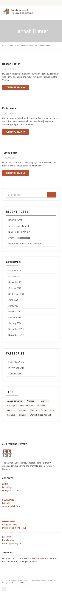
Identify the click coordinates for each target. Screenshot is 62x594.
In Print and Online (17, 368)
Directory (41, 406)
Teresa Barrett (10, 152)
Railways (11, 415)
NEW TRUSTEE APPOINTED (21, 232)
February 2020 (15, 317)
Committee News (26, 406)
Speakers (22, 415)
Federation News (16, 362)
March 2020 (14, 311)
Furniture (11, 410)
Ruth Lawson (9, 108)
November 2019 (16, 335)
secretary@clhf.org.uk (12, 506)
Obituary (33, 410)
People (43, 410)
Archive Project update (19, 226)
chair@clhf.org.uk (10, 490)
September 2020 (16, 294)
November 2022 (16, 282)
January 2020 (15, 323)
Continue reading (15, 87)
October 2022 (14, 288)
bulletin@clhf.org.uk (11, 543)
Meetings (22, 410)
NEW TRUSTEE (15, 220)
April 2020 (13, 306)
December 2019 (16, 329)
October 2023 (14, 276)
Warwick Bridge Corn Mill (40, 415)
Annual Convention (15, 401)
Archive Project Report (19, 238)
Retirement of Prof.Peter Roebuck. (24, 243)
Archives (45, 401)
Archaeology (32, 401)
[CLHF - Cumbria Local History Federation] (18, 11)
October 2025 (14, 270)
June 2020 (13, 300)
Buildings (11, 406)
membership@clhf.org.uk (14, 528)
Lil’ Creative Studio (42, 558)
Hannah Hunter (11, 63)
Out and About (15, 374)
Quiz (52, 410)
